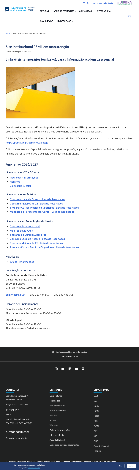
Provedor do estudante (16, 438)
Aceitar (131, 466)
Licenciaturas (56, 395)
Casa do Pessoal (101, 446)
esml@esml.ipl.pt (15, 294)
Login (110, 3)
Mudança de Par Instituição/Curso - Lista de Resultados (42, 211)
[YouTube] (76, 369)
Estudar (44, 11)
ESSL (96, 421)
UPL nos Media (57, 435)
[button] (50, 11)
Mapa (8, 414)
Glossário (66, 461)
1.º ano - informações (22, 261)
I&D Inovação (85, 11)
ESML (96, 411)
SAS (95, 436)
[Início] (20, 8)
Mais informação (34, 468)
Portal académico (58, 410)
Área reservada (100, 3)
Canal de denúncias (69, 356)
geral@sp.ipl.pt (13, 409)
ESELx (96, 406)
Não (120, 466)
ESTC (96, 416)
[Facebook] (62, 369)
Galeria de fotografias (60, 430)
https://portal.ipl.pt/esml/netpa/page (27, 142)
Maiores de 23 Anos (21, 230)
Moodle (53, 415)
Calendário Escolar (20, 185)
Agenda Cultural (57, 440)
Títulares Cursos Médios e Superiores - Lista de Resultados (44, 207)
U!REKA (97, 451)
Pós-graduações (57, 405)
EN (88, 3)
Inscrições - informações (24, 177)
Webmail (54, 425)
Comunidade (46, 21)
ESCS (96, 395)
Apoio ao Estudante (64, 11)
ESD (95, 400)
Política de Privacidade (106, 461)
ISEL (96, 431)
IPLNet (53, 420)
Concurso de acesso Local (25, 226)
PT (84, 3)
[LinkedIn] (70, 369)
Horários (15, 181)
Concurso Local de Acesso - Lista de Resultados (37, 199)
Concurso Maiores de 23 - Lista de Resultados (36, 203)
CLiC (96, 441)
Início (8, 33)
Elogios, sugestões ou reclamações (71, 352)
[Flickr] (83, 369)
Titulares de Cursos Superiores (28, 234)
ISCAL (96, 426)
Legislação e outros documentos (64, 444)
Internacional (104, 11)
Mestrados (55, 400)
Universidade (64, 21)
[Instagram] (56, 369)
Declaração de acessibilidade (84, 461)
